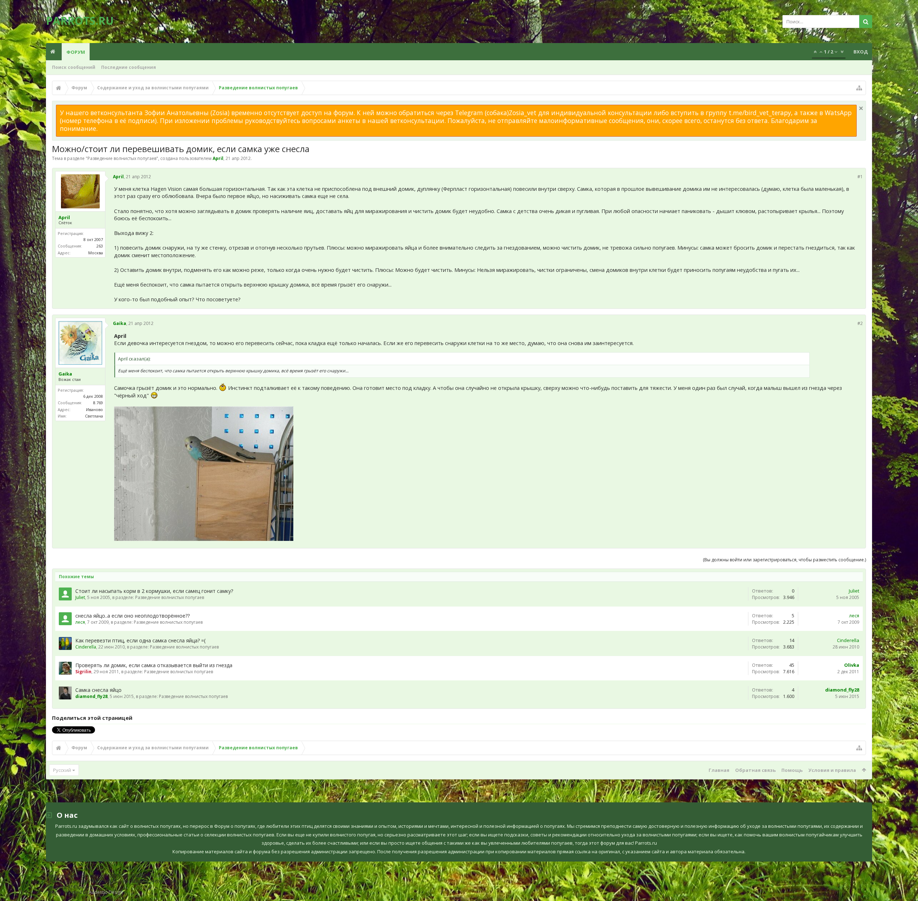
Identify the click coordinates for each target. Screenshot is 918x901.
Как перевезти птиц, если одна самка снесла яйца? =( (140, 640)
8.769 (98, 402)
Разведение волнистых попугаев (121, 158)
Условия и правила (832, 770)
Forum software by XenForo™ (104, 876)
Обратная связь (755, 770)
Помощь (792, 770)
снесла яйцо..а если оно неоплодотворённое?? (132, 615)
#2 (860, 323)
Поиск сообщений (73, 67)
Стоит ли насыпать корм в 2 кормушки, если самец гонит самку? (154, 591)
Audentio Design (106, 892)
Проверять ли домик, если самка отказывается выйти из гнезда (153, 665)
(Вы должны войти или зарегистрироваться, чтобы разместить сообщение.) (784, 560)
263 (99, 246)
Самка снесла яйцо (98, 690)
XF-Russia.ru (80, 887)
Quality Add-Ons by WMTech (117, 881)
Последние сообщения (128, 67)
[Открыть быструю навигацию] (859, 88)
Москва (95, 252)
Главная (719, 770)
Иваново (94, 409)
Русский (62, 770)
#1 (860, 176)
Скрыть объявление (861, 108)
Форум (75, 52)
